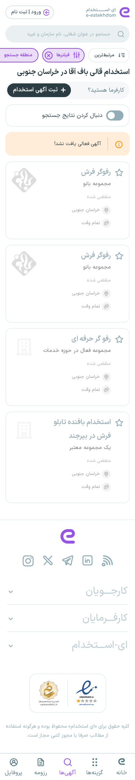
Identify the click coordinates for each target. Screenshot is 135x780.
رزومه (40, 772)
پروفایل (13, 772)
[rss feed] (107, 560)
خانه (121, 772)
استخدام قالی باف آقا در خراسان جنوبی (73, 72)
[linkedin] (87, 560)
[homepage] (67, 536)
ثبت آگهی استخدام (36, 90)
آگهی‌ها (67, 772)
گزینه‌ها (94, 772)
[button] (109, 55)
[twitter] (47, 560)
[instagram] (28, 560)
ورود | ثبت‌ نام (26, 12)
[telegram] (67, 560)
